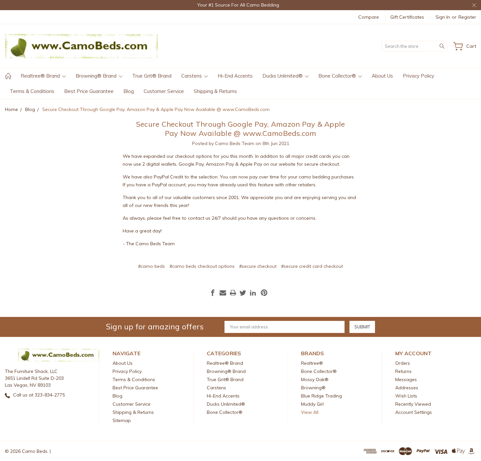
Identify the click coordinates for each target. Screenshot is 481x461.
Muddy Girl (312, 404)
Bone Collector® (337, 76)
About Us (382, 76)
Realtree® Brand (41, 76)
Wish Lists (406, 396)
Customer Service (164, 91)
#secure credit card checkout (312, 266)
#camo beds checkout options (202, 266)
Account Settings (413, 412)
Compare (368, 17)
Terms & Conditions (32, 91)
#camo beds (151, 266)
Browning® (313, 388)
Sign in (443, 17)
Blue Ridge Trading (321, 396)
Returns (403, 371)
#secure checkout (257, 266)
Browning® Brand (97, 76)
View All (309, 412)
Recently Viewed (413, 404)
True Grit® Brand (151, 76)
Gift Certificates (407, 17)
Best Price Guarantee (89, 91)
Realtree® (312, 363)
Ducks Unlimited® (283, 76)
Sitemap (122, 420)
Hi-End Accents (235, 76)
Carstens (192, 76)
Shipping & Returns (215, 91)
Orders (402, 363)
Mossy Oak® (315, 379)
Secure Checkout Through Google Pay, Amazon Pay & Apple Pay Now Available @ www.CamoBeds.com (240, 129)
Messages (406, 379)
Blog (128, 91)
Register (467, 17)
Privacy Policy (418, 76)
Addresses (406, 388)
